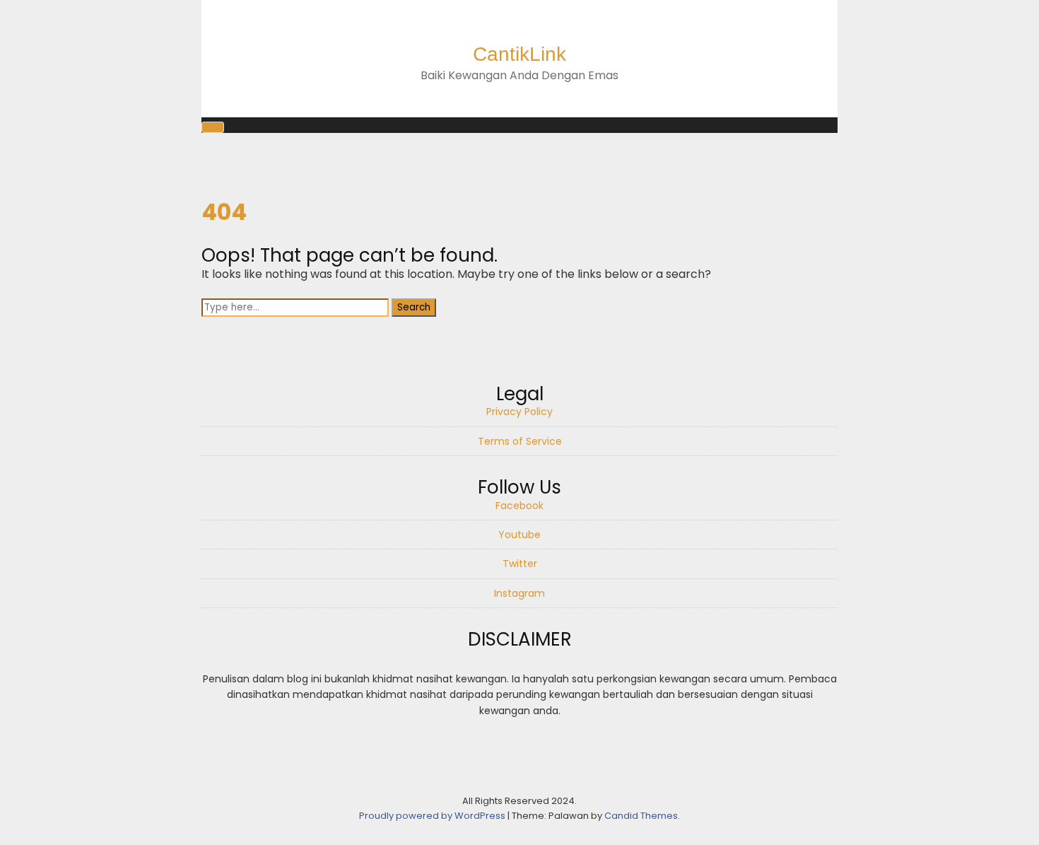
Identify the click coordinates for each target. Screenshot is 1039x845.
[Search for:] (296, 306)
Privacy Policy (519, 411)
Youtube (519, 535)
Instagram (519, 593)
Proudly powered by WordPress (433, 815)
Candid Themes (641, 815)
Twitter (520, 563)
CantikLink (519, 54)
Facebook (519, 506)
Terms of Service (520, 441)
